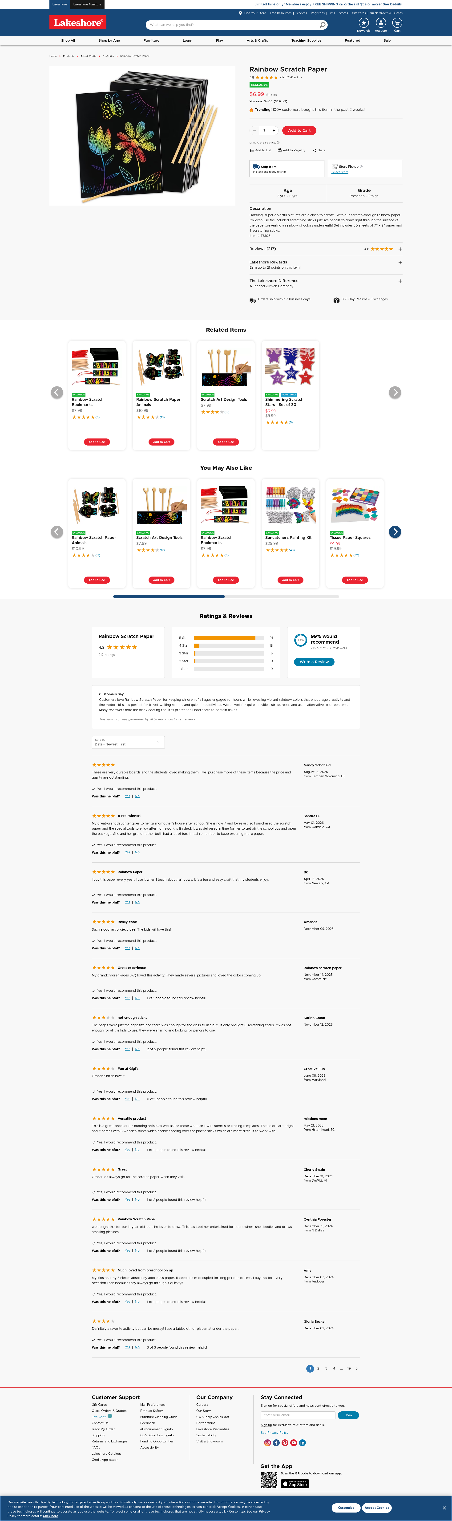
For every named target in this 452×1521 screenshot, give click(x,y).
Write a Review (314, 662)
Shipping (98, 1435)
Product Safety (151, 1411)
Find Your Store (255, 13)
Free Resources (280, 13)
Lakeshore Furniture (87, 4)
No (137, 796)
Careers (202, 1404)
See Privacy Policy (274, 1432)
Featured (352, 40)
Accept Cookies (377, 1507)
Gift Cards (359, 13)
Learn (187, 40)
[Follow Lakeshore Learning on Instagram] (267, 1443)
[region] (226, 1508)
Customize (346, 1507)
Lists (332, 13)
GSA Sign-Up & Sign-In (157, 1435)
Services (301, 13)
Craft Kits (108, 56)
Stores (343, 13)
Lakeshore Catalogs (106, 1453)
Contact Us (100, 1423)
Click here (50, 1516)
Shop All (68, 40)
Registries (318, 13)
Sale (387, 40)
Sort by (100, 739)
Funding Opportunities (157, 1441)
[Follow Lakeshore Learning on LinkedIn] (302, 1443)
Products (68, 56)
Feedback (147, 1423)
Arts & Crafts (257, 40)
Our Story (203, 1411)
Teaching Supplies (306, 40)
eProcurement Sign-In (156, 1429)
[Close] (444, 1508)
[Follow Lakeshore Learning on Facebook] (276, 1443)
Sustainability (206, 1435)
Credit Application (105, 1459)
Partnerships (205, 1423)
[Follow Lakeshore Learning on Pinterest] (285, 1443)
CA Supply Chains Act (212, 1417)
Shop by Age (109, 40)
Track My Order (103, 1429)
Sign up (266, 1425)
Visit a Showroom (209, 1441)
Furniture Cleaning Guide (159, 1417)
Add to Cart (299, 130)
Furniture (151, 40)
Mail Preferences (152, 1404)
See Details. (393, 4)
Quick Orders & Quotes (386, 13)
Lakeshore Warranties (212, 1429)
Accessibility (149, 1447)
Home (53, 56)
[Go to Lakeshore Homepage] (77, 22)
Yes (127, 796)
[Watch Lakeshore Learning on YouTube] (294, 1443)
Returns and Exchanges (109, 1441)
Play (219, 40)
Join (348, 1415)
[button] (381, 24)
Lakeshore (59, 4)
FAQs (96, 1447)
